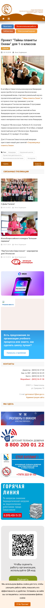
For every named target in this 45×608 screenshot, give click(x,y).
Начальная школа (26, 152)
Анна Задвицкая (21, 52)
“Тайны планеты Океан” (31, 98)
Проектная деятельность (12, 155)
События (5, 48)
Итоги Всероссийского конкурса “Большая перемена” (18, 239)
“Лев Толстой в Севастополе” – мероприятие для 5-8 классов (19, 252)
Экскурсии (31, 158)
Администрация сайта (35, 397)
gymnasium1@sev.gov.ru (34, 394)
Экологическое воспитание (13, 158)
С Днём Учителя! (8, 204)
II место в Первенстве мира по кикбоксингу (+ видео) (39, 164)
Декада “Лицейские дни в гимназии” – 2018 (8, 164)
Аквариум (12, 152)
